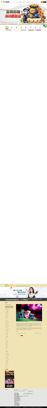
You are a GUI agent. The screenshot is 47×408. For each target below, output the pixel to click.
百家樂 (16, 331)
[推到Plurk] (19, 335)
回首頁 (5, 284)
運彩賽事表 (7, 351)
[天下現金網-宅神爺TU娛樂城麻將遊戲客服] (9, 386)
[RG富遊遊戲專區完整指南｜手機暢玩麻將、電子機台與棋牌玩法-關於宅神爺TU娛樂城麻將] (8, 285)
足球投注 (24, 328)
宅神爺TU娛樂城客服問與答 (24, 286)
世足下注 (7, 318)
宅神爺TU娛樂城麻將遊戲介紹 (17, 286)
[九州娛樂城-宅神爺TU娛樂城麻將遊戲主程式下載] (9, 381)
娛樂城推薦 (7, 342)
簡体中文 (7, 284)
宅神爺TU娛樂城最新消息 (21, 286)
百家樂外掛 (7, 340)
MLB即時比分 (7, 362)
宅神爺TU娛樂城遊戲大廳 (8, 304)
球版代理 (7, 327)
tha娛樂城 (7, 360)
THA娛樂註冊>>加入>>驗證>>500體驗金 (9, 307)
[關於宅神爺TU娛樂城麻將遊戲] (9, 373)
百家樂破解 (7, 309)
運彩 (6, 338)
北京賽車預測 (7, 329)
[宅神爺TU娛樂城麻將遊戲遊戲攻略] (9, 377)
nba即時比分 (7, 331)
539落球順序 (7, 353)
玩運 (6, 349)
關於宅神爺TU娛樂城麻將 (28, 286)
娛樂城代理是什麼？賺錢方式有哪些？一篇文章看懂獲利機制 (22, 321)
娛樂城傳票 (7, 316)
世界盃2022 (7, 364)
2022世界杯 (22, 324)
